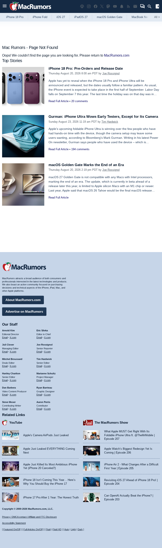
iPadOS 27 (81, 17)
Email (5, 337)
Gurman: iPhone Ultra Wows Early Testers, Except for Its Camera (103, 117)
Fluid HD (57, 529)
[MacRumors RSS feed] (128, 6)
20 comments (79, 101)
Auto (66, 529)
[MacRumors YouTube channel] (115, 6)
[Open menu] (4, 6)
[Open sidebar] (157, 7)
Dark (80, 529)
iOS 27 (61, 17)
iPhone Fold (40, 17)
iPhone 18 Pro (14, 17)
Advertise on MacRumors (24, 311)
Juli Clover (8, 344)
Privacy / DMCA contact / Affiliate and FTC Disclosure (29, 517)
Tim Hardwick (109, 121)
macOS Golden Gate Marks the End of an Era (86, 165)
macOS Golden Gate (109, 17)
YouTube (15, 422)
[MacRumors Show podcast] (82, 6)
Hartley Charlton (11, 373)
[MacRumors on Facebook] (95, 6)
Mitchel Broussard (12, 359)
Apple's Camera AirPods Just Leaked (46, 435)
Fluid (48, 529)
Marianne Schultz (46, 373)
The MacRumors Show (111, 422)
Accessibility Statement (14, 523)
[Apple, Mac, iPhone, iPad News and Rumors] (30, 11)
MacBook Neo (140, 17)
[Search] (151, 6)
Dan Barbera (9, 387)
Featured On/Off (11, 529)
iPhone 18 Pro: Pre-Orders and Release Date (86, 69)
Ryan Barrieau (44, 387)
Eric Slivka (42, 330)
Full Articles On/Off (33, 529)
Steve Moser (9, 402)
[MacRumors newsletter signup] (135, 6)
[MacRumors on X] (102, 6)
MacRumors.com (116, 55)
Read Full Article (59, 101)
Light (73, 529)
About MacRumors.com (22, 300)
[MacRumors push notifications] (122, 6)
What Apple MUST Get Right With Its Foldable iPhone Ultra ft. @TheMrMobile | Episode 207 (129, 435)
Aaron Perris (43, 402)
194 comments (80, 149)
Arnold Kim (8, 330)
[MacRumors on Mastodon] (108, 6)
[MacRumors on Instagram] (89, 6)
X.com (13, 337)
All (157, 17)
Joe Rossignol (111, 73)
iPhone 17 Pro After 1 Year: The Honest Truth (51, 497)
